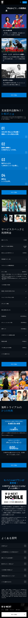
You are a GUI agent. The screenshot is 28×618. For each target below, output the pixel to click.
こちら (23, 278)
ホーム (2, 609)
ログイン (24, 2)
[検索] (21, 2)
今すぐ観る (14, 95)
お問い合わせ (18, 609)
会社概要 (6, 609)
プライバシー (12, 609)
